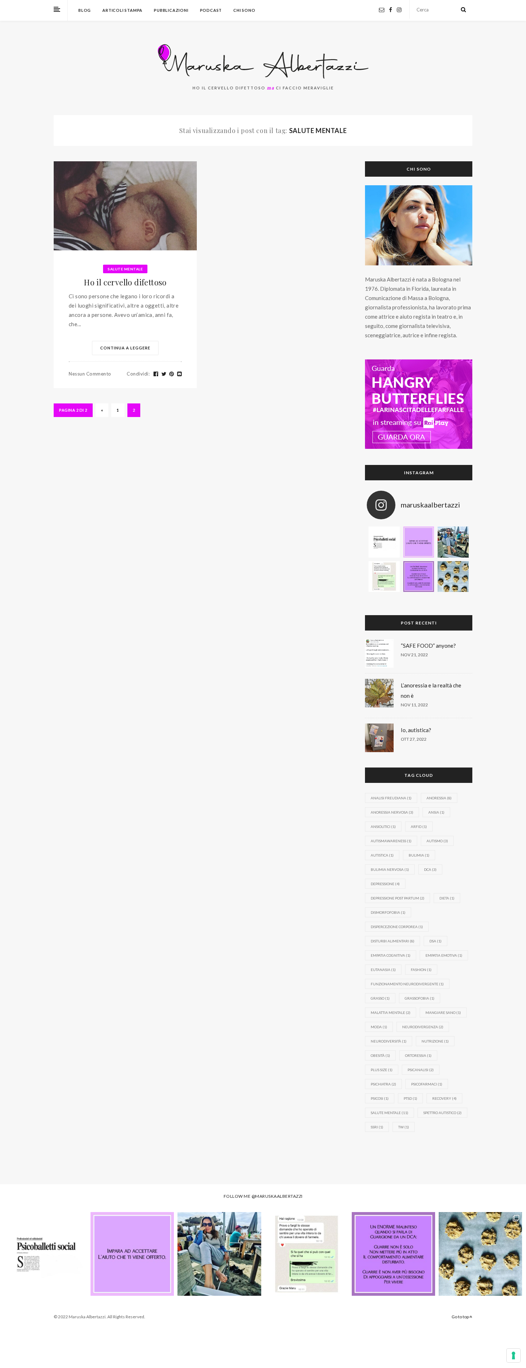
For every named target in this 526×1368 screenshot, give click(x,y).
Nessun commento (90, 374)
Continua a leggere (125, 347)
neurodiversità (388, 1041)
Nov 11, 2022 (414, 704)
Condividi (138, 374)
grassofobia (419, 998)
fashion (421, 969)
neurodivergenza (422, 1027)
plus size (382, 1070)
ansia (436, 812)
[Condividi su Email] (179, 374)
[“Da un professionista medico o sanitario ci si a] (384, 542)
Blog (84, 10)
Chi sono (244, 10)
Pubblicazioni (171, 10)
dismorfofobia (388, 912)
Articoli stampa (122, 10)
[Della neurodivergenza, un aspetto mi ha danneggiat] (453, 542)
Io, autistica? (416, 730)
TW (403, 1127)
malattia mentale (390, 1012)
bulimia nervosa (390, 869)
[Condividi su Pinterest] (171, 374)
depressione (385, 884)
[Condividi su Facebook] (156, 374)
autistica (382, 855)
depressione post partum (397, 898)
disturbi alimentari (392, 941)
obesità (380, 1055)
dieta (446, 898)
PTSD (410, 1098)
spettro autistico (442, 1112)
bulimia (419, 855)
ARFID (419, 826)
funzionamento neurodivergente (407, 984)
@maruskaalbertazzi (277, 1196)
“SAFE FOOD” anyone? (428, 645)
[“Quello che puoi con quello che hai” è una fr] (384, 576)
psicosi (380, 1098)
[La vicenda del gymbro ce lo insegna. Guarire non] (418, 576)
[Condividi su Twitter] (164, 374)
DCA (430, 869)
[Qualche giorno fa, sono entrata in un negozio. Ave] (418, 542)
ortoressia (418, 1055)
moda (379, 1027)
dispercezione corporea (397, 927)
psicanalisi (421, 1070)
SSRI (377, 1127)
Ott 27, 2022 (414, 739)
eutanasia (383, 969)
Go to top (460, 1316)
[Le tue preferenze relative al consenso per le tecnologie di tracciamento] (513, 1355)
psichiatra (383, 1084)
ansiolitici (383, 826)
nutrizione (435, 1041)
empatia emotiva (443, 955)
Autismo (437, 841)
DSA (435, 941)
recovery (444, 1098)
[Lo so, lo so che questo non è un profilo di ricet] (453, 576)
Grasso (380, 998)
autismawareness (391, 841)
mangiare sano (443, 1012)
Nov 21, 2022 (414, 654)
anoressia (439, 798)
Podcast (211, 10)
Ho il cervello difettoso (125, 282)
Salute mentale (125, 269)
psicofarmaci (426, 1084)
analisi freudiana (391, 798)
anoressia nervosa (392, 812)
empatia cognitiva (390, 955)
